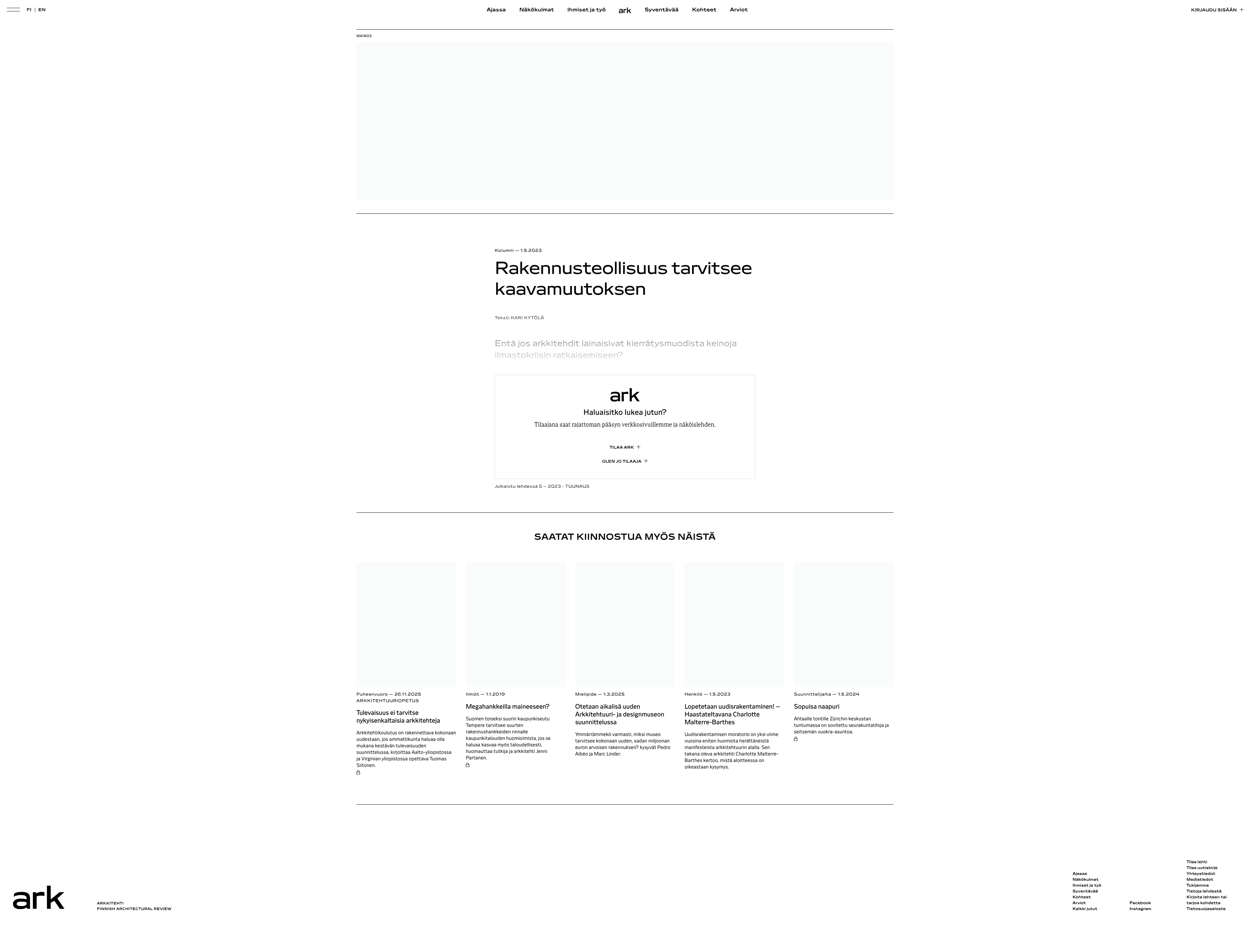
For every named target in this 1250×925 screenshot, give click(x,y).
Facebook (1140, 903)
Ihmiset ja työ (586, 10)
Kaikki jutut (1085, 909)
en (42, 10)
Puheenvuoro (372, 694)
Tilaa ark (622, 448)
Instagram (1140, 909)
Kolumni (504, 251)
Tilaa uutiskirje (1202, 868)
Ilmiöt (472, 694)
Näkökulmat (536, 10)
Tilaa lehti (1197, 862)
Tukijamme (1198, 886)
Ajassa (496, 10)
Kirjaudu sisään (1214, 10)
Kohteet (704, 10)
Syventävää (662, 10)
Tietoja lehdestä (1204, 891)
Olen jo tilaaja (622, 462)
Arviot (739, 10)
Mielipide (586, 694)
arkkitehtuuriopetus (387, 701)
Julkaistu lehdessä (542, 486)
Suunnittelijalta (812, 694)
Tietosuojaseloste (1206, 909)
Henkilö (693, 694)
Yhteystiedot (1201, 874)
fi (29, 10)
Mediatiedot (1200, 880)
